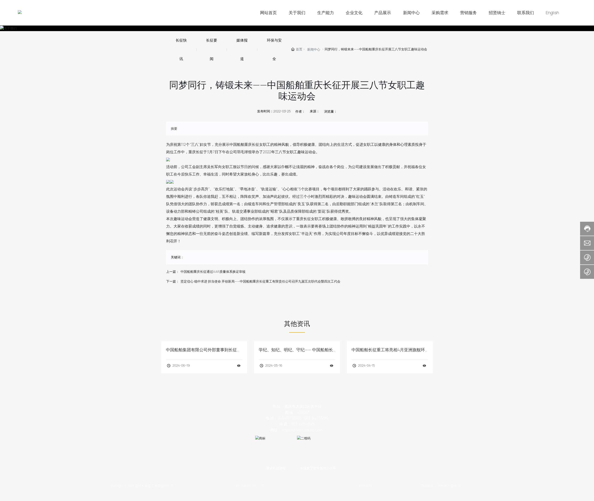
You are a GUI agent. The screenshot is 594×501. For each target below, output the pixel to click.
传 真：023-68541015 (297, 424)
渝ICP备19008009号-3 (251, 486)
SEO (461, 486)
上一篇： (172, 272)
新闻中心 (313, 49)
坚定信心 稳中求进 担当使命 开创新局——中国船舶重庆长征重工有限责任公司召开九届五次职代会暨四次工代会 (260, 281)
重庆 (454, 486)
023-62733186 (316, 418)
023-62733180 (289, 418)
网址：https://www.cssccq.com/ (297, 430)
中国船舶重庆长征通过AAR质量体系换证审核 (213, 272)
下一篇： (172, 281)
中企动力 (443, 486)
